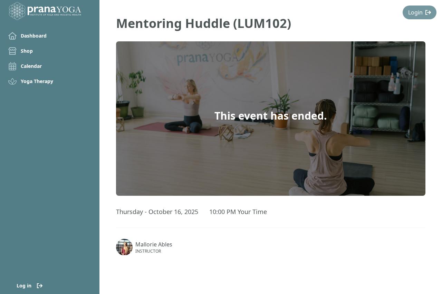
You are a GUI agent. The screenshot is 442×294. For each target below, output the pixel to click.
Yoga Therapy (37, 81)
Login (415, 12)
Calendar (31, 66)
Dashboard (34, 35)
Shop (27, 51)
